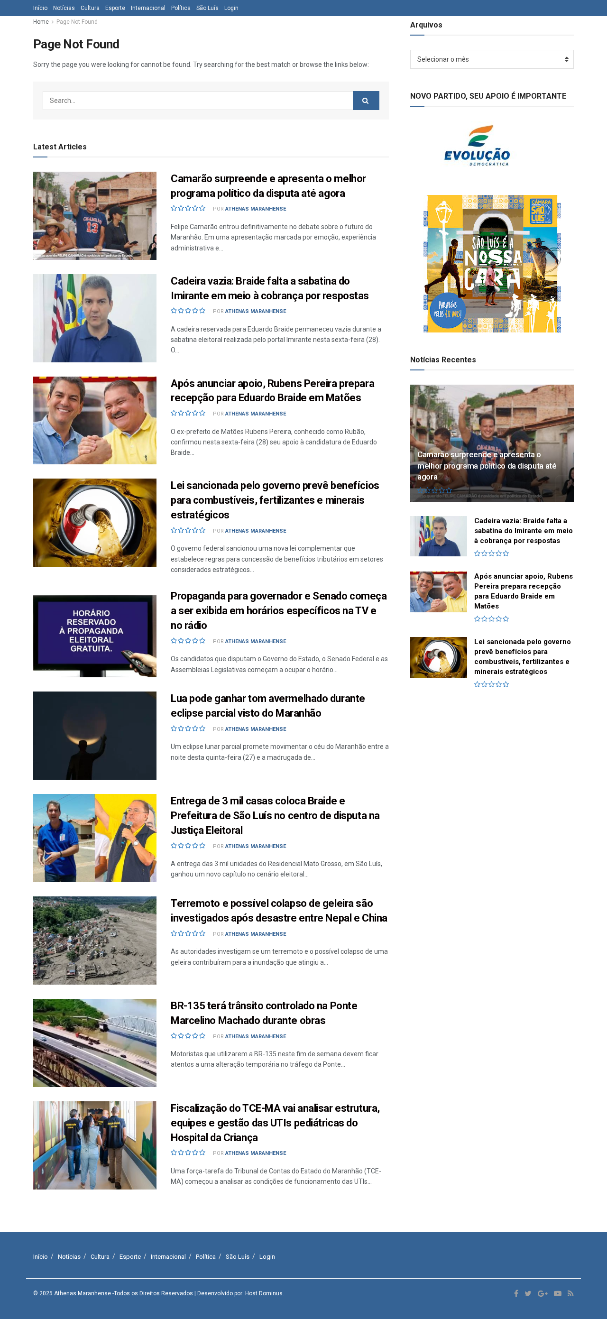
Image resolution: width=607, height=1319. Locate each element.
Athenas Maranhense (255, 209)
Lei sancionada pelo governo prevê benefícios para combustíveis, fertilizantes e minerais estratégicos (275, 500)
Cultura (90, 8)
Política (181, 8)
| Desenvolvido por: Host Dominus (238, 1293)
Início (40, 8)
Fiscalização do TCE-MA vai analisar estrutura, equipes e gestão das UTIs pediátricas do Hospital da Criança (275, 1123)
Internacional (148, 8)
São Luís (207, 8)
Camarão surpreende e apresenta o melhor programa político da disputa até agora (487, 466)
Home (41, 21)
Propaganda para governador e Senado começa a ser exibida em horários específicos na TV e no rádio (279, 610)
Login (231, 8)
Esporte (115, 8)
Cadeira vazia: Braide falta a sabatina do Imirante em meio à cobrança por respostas (523, 531)
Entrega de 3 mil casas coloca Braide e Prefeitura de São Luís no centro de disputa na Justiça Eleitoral (275, 815)
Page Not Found (77, 21)
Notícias (64, 8)
